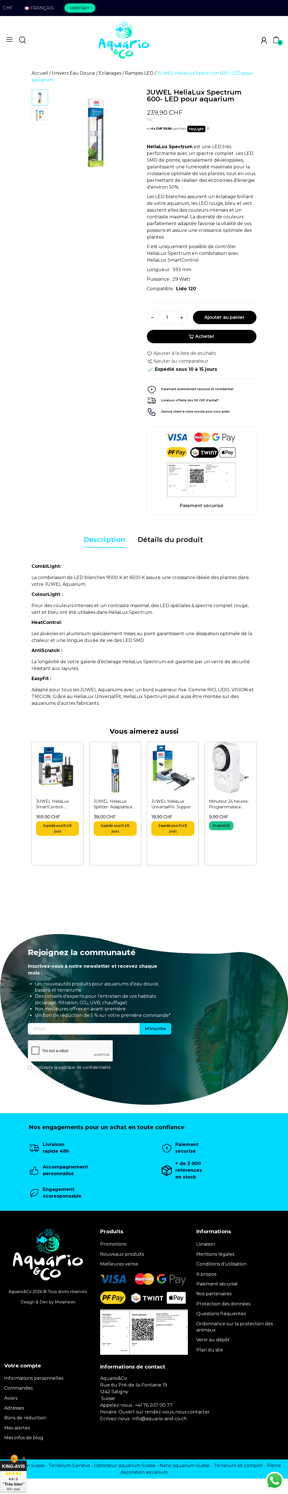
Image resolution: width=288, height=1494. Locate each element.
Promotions (113, 1244)
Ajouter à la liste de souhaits (184, 353)
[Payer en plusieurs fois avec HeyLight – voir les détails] (208, 129)
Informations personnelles (33, 1378)
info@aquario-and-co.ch (159, 1418)
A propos (206, 1274)
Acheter (204, 336)
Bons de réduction (25, 1417)
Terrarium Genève (69, 1465)
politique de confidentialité (84, 1067)
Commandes (18, 1388)
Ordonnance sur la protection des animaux (234, 1327)
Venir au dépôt (213, 1339)
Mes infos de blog (23, 1437)
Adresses (14, 1408)
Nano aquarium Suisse (184, 1465)
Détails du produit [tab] (170, 540)
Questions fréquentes (221, 1313)
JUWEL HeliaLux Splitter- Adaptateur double (113, 804)
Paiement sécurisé (217, 1284)
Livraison (205, 1244)
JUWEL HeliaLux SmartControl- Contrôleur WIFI (52, 804)
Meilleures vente (119, 1264)
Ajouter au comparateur (180, 361)
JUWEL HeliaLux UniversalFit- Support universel (171, 804)
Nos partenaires (213, 1293)
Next (130, 135)
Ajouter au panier (224, 317)
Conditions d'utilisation (221, 1264)
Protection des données (223, 1304)
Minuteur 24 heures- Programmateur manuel (229, 804)
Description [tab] (104, 540)
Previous (64, 135)
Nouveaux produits (122, 1254)
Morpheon (65, 1302)
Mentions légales (215, 1254)
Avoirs (10, 1398)
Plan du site (209, 1350)
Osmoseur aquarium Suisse (125, 1465)
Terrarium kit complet (238, 1465)
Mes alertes (17, 1428)
